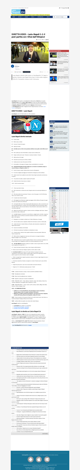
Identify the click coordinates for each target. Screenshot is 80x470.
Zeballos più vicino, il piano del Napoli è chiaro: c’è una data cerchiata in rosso (31, 376)
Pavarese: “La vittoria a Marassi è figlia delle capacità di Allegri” (28, 387)
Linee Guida (52, 468)
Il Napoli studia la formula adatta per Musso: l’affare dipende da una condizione (31, 358)
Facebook (61, 8)
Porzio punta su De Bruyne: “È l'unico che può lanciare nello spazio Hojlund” (30, 423)
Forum (26, 17)
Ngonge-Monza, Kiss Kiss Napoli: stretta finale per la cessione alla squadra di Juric (32, 354)
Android (65, 8)
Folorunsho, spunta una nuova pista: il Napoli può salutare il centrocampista (31, 356)
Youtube (63, 8)
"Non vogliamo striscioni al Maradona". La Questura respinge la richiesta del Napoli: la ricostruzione (59, 127)
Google (18, 71)
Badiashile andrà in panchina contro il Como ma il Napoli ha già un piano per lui (31, 374)
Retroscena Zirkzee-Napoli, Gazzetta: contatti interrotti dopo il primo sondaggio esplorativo (58, 143)
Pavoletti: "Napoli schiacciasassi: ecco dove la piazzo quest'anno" (29, 416)
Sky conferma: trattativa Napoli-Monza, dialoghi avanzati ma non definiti (30, 429)
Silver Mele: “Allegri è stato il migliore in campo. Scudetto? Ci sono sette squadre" (32, 415)
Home (14, 17)
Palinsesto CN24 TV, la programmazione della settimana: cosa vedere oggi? (31, 366)
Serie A (32, 17)
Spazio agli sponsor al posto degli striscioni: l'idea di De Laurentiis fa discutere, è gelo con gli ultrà (58, 148)
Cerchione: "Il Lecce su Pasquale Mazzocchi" (25, 431)
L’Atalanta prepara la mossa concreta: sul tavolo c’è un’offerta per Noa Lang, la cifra (32, 359)
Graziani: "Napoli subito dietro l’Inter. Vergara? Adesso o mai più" (29, 421)
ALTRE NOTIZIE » (45, 433)
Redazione (17, 66)
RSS (62, 8)
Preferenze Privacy (42, 468)
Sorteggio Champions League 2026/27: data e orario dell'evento (28, 361)
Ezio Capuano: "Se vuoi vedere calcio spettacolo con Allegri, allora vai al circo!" (63, 70)
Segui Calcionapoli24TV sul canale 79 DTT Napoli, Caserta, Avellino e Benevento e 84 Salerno (30, 15)
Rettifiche (47, 468)
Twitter (59, 8)
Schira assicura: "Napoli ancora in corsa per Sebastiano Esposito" (29, 428)
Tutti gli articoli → (17, 69)
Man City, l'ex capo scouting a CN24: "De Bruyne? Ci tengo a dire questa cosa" (31, 398)
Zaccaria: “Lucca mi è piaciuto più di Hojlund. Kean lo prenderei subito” (29, 410)
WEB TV (48, 17)
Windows (68, 8)
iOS (66, 8)
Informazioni (40, 17)
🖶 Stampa (41, 71)
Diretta (47, 39)
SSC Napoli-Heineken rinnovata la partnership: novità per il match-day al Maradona (32, 349)
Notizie (19, 17)
